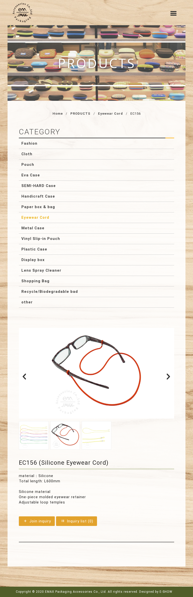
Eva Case (30, 175)
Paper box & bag (38, 207)
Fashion (29, 143)
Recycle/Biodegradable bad (49, 291)
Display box (33, 260)
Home (58, 113)
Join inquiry (39, 521)
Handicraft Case (38, 196)
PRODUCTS (80, 113)
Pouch (27, 164)
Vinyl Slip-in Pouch (40, 238)
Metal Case (32, 228)
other (27, 302)
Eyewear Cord (110, 113)
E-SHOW (166, 591)
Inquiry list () (79, 521)
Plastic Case (34, 249)
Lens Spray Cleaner (41, 270)
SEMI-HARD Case (38, 185)
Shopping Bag (35, 281)
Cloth (26, 154)
